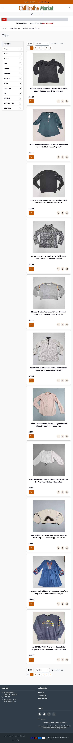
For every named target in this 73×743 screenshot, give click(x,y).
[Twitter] (53, 714)
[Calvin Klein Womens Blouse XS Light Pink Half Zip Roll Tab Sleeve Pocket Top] (49, 404)
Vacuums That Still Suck (36, 2)
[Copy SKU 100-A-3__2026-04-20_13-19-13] (67, 380)
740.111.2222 (7, 697)
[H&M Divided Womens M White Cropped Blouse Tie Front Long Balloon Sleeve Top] (49, 460)
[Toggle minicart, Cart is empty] (70, 8)
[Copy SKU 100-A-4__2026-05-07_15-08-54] (67, 659)
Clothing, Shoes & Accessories (17, 28)
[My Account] (42, 13)
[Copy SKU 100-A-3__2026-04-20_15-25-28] (67, 213)
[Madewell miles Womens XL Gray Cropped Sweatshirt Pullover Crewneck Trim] (49, 293)
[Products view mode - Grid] (29, 44)
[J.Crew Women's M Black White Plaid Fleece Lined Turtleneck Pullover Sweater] (49, 237)
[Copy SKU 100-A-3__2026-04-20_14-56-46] (67, 324)
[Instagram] (49, 714)
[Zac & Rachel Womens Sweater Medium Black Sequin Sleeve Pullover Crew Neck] (49, 181)
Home (4, 28)
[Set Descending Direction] (52, 44)
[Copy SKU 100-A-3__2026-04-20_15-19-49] (67, 269)
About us (41, 693)
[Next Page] (50, 48)
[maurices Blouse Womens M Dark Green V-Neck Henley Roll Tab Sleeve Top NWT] (49, 125)
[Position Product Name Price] (42, 44)
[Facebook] (39, 714)
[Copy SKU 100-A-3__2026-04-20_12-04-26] (67, 157)
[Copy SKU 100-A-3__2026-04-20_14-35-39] (67, 101)
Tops (37, 28)
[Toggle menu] (2, 8)
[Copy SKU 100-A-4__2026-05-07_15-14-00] (67, 604)
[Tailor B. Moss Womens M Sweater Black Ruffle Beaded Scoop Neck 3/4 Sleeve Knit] (49, 69)
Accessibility (15, 740)
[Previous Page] (28, 48)
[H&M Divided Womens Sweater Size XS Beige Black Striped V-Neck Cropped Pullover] (49, 516)
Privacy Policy (9, 736)
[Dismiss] (70, 19)
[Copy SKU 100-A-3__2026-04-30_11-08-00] (67, 492)
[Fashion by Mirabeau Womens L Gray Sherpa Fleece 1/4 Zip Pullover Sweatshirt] (49, 349)
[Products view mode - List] (31, 44)
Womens (31, 28)
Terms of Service (20, 736)
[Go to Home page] (36, 8)
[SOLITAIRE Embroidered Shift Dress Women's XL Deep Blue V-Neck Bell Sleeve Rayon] (49, 572)
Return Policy (42, 698)
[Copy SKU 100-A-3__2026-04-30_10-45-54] (67, 548)
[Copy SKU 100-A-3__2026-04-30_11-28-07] (67, 436)
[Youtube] (44, 714)
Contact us (42, 696)
